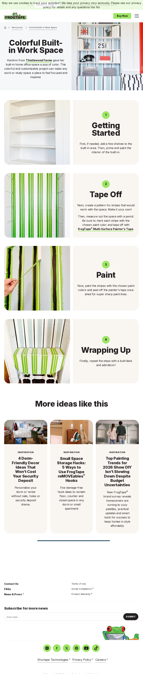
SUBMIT (131, 616)
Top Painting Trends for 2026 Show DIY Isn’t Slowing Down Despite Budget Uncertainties (117, 471)
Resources (17, 27)
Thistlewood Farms (39, 60)
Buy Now (122, 15)
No (98, 7)
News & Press (13, 594)
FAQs (7, 589)
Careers (100, 659)
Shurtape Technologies (52, 659)
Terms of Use (79, 583)
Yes (92, 7)
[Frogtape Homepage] (15, 15)
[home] (5, 27)
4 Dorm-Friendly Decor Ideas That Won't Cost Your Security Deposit (25, 469)
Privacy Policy (81, 659)
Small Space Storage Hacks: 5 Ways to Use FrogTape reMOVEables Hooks (71, 469)
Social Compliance (82, 588)
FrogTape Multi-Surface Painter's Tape (105, 229)
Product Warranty (81, 594)
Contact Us (11, 583)
